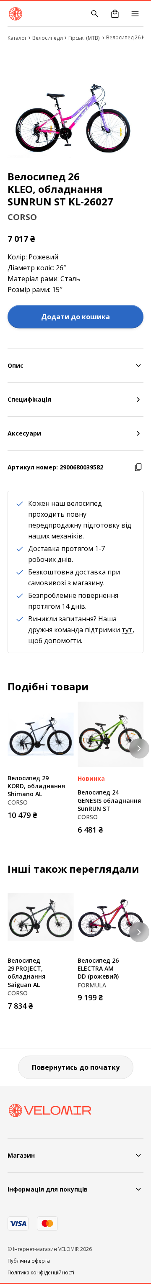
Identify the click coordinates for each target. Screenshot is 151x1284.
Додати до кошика (75, 316)
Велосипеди (47, 37)
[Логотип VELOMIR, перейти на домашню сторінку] (15, 14)
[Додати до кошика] (65, 812)
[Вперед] (139, 748)
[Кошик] (115, 13)
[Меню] (135, 13)
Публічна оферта (29, 1261)
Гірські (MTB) (84, 37)
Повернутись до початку (76, 1067)
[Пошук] (94, 13)
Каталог (17, 37)
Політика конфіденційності (41, 1272)
